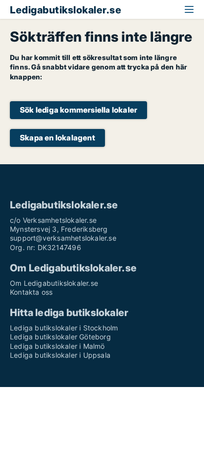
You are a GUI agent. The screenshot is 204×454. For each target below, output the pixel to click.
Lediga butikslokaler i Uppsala (60, 355)
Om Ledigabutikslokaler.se (54, 283)
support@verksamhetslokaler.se (63, 238)
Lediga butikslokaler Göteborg (60, 336)
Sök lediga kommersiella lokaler (78, 110)
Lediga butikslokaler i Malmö (57, 346)
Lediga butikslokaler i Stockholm (64, 328)
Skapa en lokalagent (57, 137)
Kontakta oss (31, 292)
